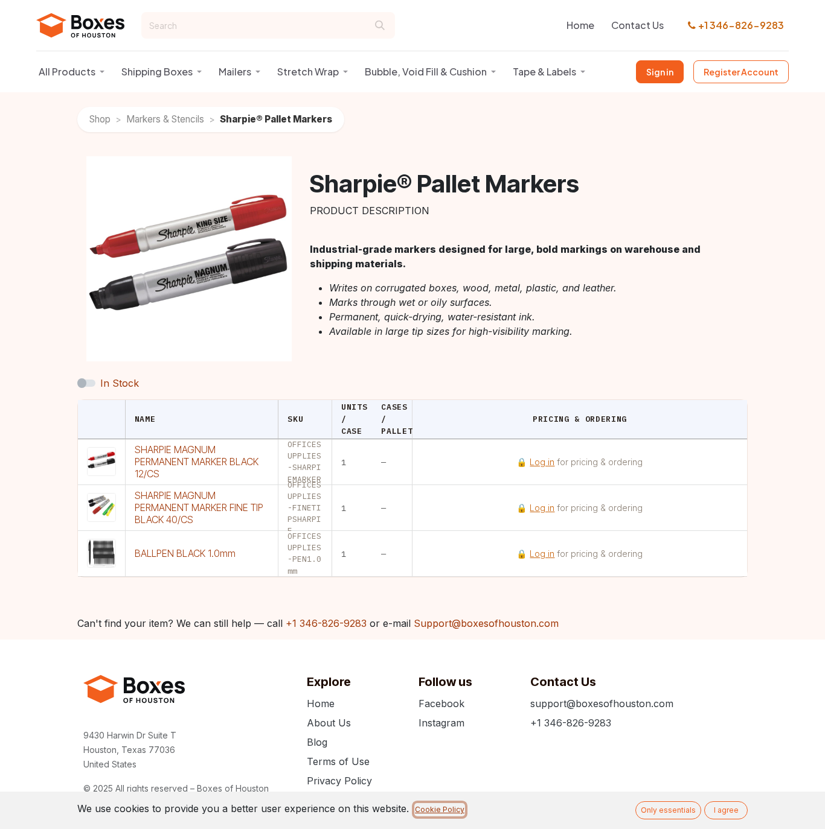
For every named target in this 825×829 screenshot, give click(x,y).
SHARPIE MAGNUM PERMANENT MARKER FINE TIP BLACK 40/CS (199, 507)
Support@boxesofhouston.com (486, 623)
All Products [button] (67, 71)
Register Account (741, 71)
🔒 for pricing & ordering (579, 462)
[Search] (380, 25)
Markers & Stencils (165, 119)
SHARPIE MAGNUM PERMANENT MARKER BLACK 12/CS (196, 461)
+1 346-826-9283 (741, 25)
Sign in (659, 71)
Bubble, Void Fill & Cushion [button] (426, 71)
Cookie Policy (439, 809)
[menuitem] (580, 25)
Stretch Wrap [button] (308, 71)
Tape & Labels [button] (544, 71)
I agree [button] (726, 810)
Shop (100, 119)
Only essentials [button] (668, 810)
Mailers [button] (235, 71)
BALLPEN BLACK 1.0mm (185, 553)
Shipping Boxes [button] (157, 71)
